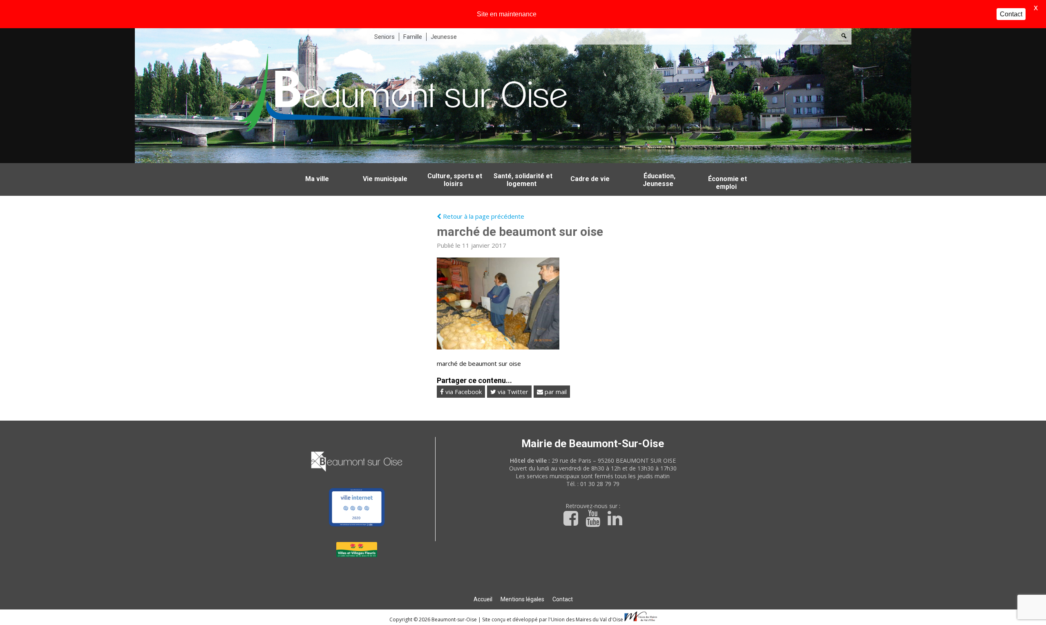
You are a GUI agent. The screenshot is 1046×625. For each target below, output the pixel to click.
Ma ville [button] (317, 179)
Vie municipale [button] (385, 179)
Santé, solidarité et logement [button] (523, 180)
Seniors (384, 36)
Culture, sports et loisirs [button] (454, 180)
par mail (555, 392)
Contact (562, 599)
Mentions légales (522, 599)
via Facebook (463, 392)
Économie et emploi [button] (727, 182)
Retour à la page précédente (482, 216)
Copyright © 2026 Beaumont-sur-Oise (433, 619)
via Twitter (512, 392)
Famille (412, 36)
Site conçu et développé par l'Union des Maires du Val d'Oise (552, 619)
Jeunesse (444, 36)
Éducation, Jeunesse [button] (659, 180)
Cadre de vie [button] (590, 179)
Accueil (483, 599)
